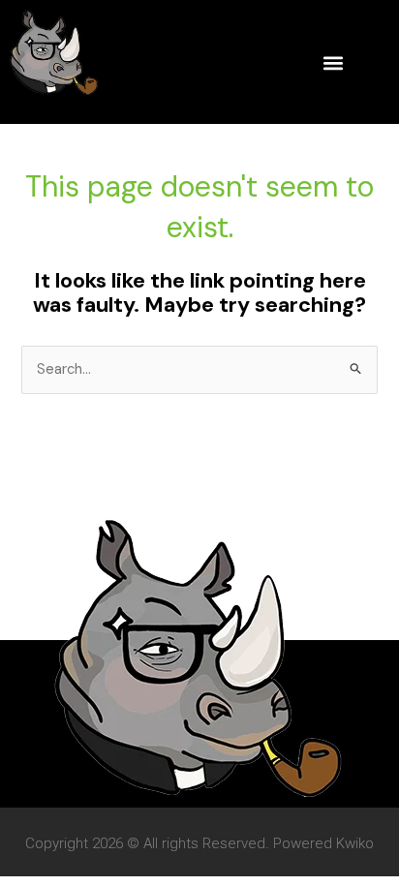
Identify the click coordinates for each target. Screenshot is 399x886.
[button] (333, 62)
